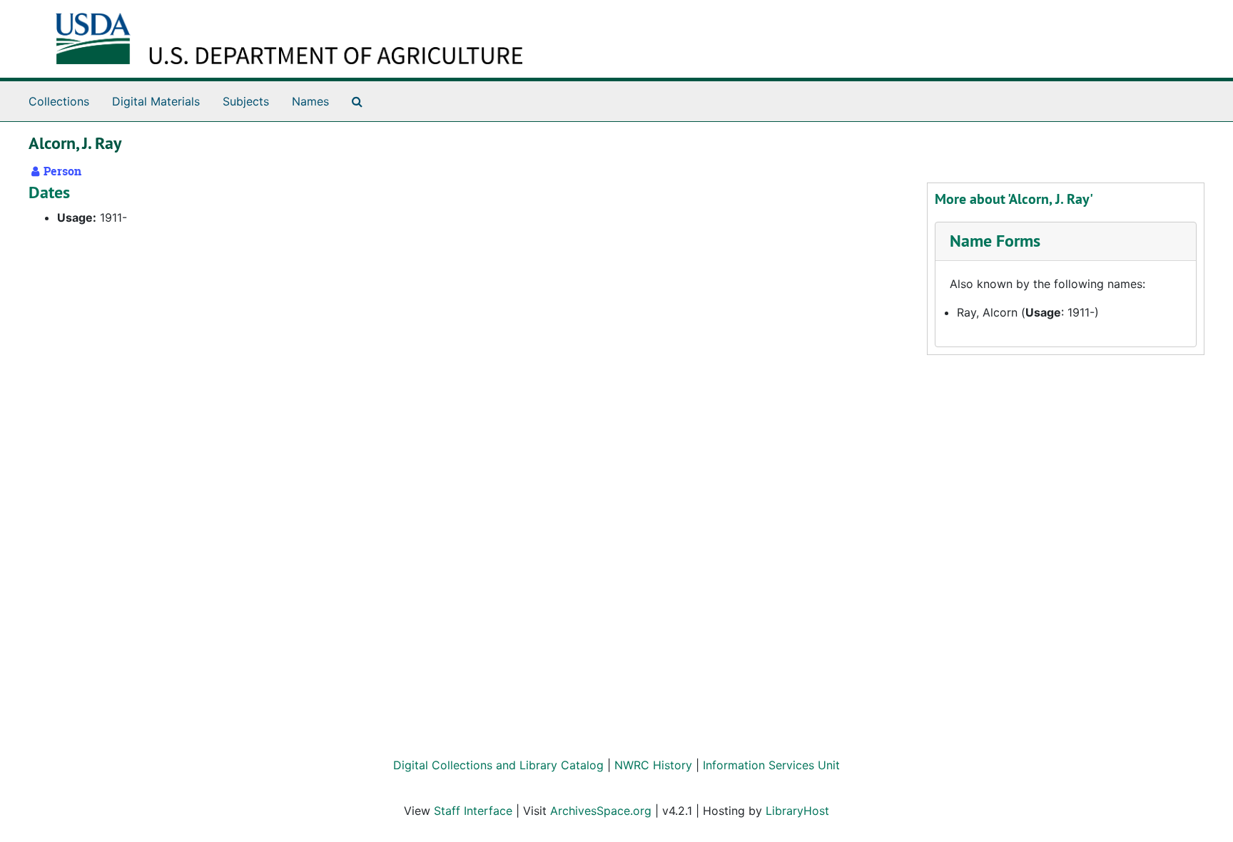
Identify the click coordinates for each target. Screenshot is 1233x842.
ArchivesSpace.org (600, 811)
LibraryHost (797, 811)
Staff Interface (473, 811)
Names (310, 101)
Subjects (246, 101)
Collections (59, 101)
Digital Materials (156, 101)
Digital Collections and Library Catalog (498, 765)
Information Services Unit (771, 765)
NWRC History (653, 765)
